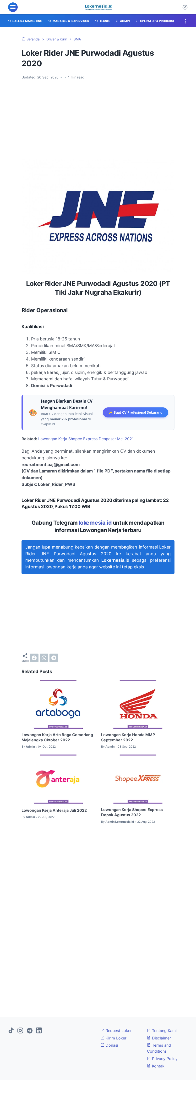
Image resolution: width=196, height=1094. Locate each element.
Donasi (111, 1045)
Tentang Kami (164, 1030)
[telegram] (53, 658)
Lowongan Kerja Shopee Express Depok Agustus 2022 (132, 812)
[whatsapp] (44, 658)
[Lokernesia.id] (98, 7)
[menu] (13, 7)
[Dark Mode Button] (185, 7)
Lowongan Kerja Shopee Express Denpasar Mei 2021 (86, 438)
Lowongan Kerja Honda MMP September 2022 (128, 737)
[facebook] (34, 658)
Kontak (157, 1066)
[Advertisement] (98, 119)
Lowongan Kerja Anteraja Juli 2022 (54, 810)
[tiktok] (11, 1031)
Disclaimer (161, 1038)
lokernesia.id (95, 522)
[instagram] (20, 1031)
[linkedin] (39, 1031)
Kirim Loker (115, 1038)
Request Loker (118, 1030)
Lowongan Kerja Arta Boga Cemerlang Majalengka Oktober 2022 (57, 737)
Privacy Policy (164, 1058)
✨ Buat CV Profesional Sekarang (136, 412)
